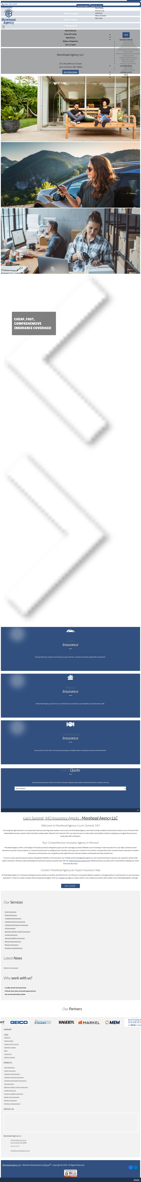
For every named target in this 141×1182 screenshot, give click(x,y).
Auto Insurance (128, 42)
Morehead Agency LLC (12, 1165)
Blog (5, 1051)
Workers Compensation (12, 1104)
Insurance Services (126, 40)
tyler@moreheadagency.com (20, 1151)
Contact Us (126, 77)
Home (6, 1034)
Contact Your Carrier (11, 1044)
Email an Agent (83, 6)
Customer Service (126, 66)
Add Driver (98, 13)
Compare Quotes (10, 1047)
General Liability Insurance (128, 57)
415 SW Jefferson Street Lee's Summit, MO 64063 (19, 1141)
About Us (7, 1038)
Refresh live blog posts (11, 968)
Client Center (128, 68)
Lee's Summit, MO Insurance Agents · (70, 818)
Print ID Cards (99, 11)
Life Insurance (128, 52)
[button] (60, 450)
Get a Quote (70, 886)
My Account (97, 6)
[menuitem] (117, 8)
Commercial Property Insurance (128, 50)
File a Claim (98, 18)
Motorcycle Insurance (128, 59)
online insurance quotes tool (79, 861)
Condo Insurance (128, 55)
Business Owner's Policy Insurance (128, 54)
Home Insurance (128, 44)
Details (137, 1179)
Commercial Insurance (128, 46)
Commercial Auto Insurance (128, 48)
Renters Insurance (128, 61)
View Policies (99, 8)
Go (138, 810)
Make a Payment (100, 16)
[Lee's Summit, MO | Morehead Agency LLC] (8, 24)
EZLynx (47, 1165)
